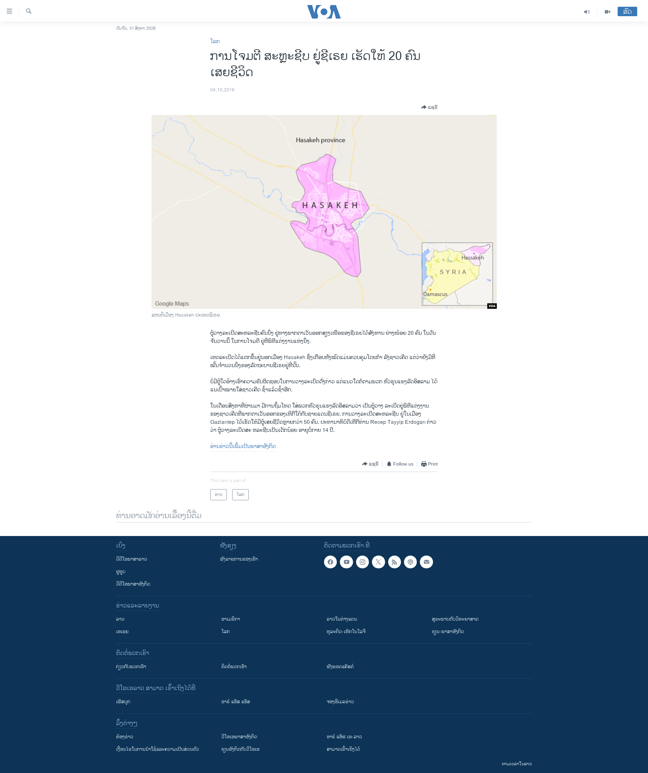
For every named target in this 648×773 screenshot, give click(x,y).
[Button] (429, 107)
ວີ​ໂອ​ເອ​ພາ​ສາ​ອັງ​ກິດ (239, 736)
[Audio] (587, 12)
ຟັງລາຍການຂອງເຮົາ (239, 559)
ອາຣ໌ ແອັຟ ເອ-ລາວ (344, 736)
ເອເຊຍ (122, 631)
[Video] (607, 12)
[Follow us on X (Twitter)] (378, 562)
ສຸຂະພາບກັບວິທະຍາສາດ (455, 619)
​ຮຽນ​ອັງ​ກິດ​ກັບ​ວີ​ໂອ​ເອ (240, 749)
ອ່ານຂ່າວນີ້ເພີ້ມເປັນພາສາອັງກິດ (243, 446)
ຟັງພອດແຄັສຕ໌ (340, 666)
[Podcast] (410, 562)
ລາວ (120, 619)
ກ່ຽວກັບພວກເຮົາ (131, 666)
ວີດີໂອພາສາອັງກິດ (133, 584)
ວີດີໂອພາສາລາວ (131, 559)
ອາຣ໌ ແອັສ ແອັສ (235, 701)
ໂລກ (215, 41)
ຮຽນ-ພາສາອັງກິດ (448, 631)
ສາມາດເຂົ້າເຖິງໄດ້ (343, 749)
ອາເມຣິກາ (230, 619)
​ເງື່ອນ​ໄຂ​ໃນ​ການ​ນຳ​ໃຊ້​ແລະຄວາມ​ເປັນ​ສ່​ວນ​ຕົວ (157, 749)
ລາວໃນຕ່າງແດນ (342, 619)
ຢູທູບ (121, 571)
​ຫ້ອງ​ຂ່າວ (124, 736)
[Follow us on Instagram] (362, 562)
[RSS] (394, 562)
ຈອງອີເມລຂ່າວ (340, 701)
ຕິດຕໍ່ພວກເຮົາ (234, 666)
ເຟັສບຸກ (123, 701)
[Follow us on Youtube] (346, 562)
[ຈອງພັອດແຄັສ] (426, 562)
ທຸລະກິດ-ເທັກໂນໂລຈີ (346, 631)
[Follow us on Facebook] (330, 562)
